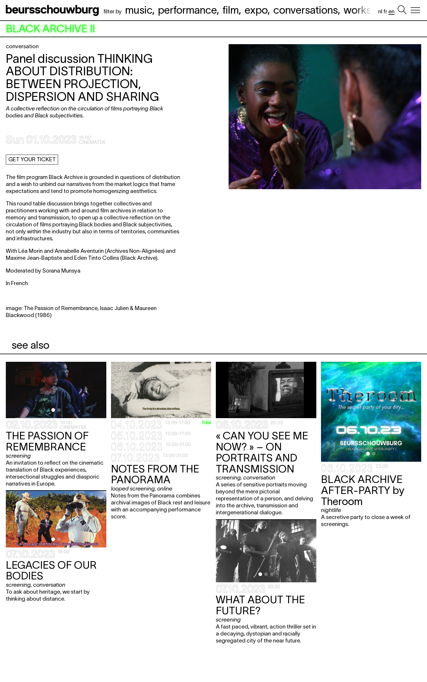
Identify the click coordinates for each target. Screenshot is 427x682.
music (138, 10)
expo (256, 10)
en (391, 11)
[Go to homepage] (53, 10)
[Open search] (402, 10)
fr (385, 11)
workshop (366, 10)
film (231, 10)
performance (187, 10)
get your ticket (32, 159)
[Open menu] (415, 10)
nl (380, 11)
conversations (305, 10)
